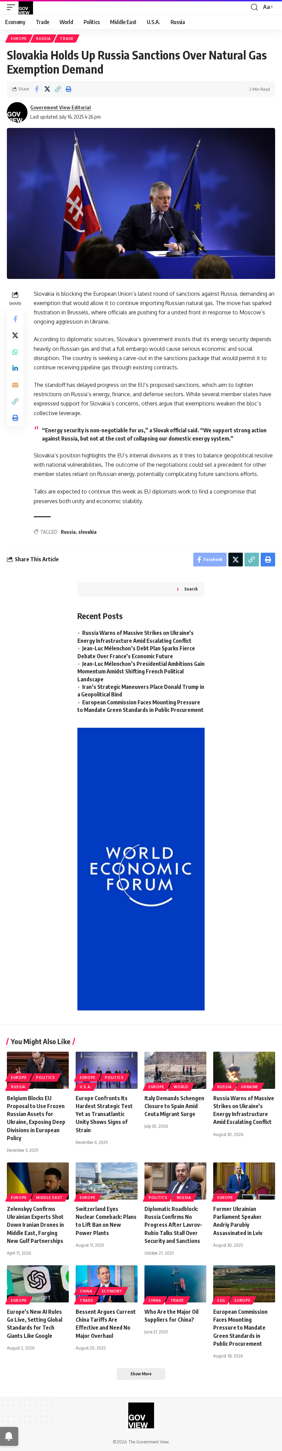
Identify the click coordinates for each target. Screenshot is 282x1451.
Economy (112, 1291)
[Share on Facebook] (36, 89)
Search (191, 589)
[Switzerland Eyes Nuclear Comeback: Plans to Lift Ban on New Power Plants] (107, 1181)
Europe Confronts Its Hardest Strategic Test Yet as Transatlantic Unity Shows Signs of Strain (104, 1114)
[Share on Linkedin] (15, 368)
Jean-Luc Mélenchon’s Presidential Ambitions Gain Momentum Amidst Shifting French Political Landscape (141, 671)
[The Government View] (26, 7)
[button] (13, 7)
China (86, 1291)
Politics (45, 1077)
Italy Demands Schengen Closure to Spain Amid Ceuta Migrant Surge (174, 1106)
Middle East (49, 1197)
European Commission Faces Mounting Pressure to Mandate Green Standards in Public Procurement (240, 1327)
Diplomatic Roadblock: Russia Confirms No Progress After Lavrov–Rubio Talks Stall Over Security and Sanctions (173, 1224)
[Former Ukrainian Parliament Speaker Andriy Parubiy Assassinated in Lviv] (244, 1181)
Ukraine (249, 1087)
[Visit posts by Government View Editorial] (17, 112)
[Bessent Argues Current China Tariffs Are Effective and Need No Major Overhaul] (107, 1283)
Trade (67, 38)
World (181, 1087)
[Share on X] (47, 89)
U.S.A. (85, 1087)
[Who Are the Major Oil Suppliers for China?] (175, 1283)
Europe (19, 38)
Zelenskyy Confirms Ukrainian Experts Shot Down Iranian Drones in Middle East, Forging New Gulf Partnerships (35, 1224)
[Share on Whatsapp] (15, 352)
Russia (43, 38)
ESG (221, 1300)
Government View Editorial (60, 107)
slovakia (87, 532)
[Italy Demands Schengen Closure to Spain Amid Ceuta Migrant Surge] (175, 1070)
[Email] (15, 385)
